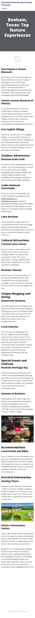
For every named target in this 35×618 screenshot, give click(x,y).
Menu (4, 8)
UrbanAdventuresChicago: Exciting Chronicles (16, 3)
